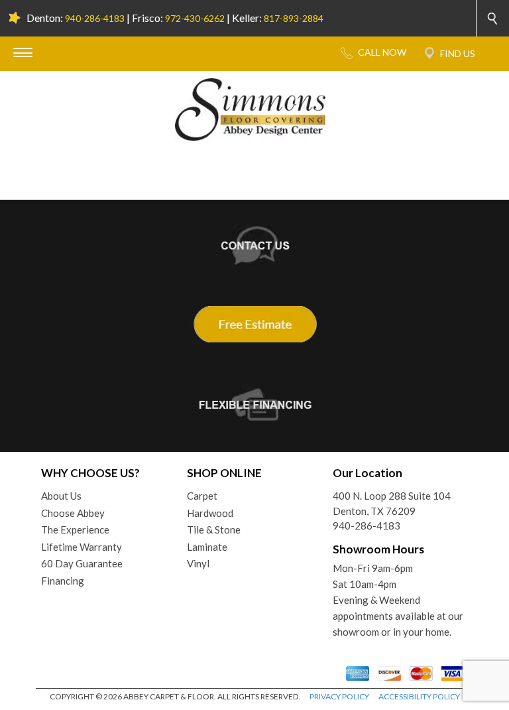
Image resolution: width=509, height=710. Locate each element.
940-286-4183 (95, 18)
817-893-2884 (293, 18)
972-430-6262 (195, 18)
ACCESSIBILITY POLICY (419, 696)
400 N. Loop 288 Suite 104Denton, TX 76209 (392, 503)
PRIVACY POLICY (339, 696)
